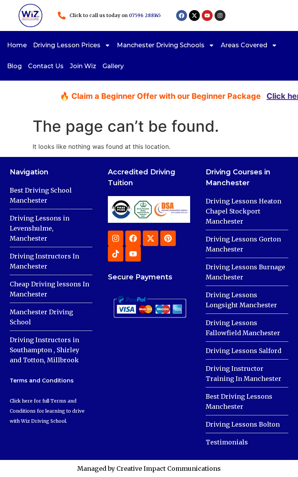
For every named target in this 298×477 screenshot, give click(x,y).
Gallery (113, 66)
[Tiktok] (115, 254)
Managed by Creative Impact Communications (149, 468)
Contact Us (46, 66)
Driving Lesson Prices (66, 45)
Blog (14, 66)
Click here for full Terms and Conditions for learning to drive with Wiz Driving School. (47, 411)
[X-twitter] (194, 15)
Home (17, 45)
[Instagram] (220, 15)
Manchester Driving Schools (160, 45)
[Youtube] (207, 15)
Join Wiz (83, 66)
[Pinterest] (168, 238)
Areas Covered (244, 45)
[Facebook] (181, 15)
